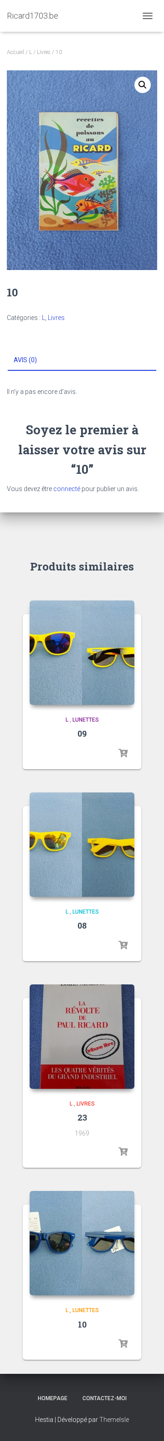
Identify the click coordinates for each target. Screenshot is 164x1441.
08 (82, 925)
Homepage (52, 1398)
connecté (66, 488)
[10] (82, 1243)
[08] (82, 844)
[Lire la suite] (123, 753)
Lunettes (85, 720)
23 (82, 1117)
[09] (82, 652)
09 (82, 733)
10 (82, 1324)
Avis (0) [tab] (25, 360)
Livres (44, 52)
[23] (82, 1036)
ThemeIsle (114, 1419)
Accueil (15, 52)
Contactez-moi (104, 1398)
